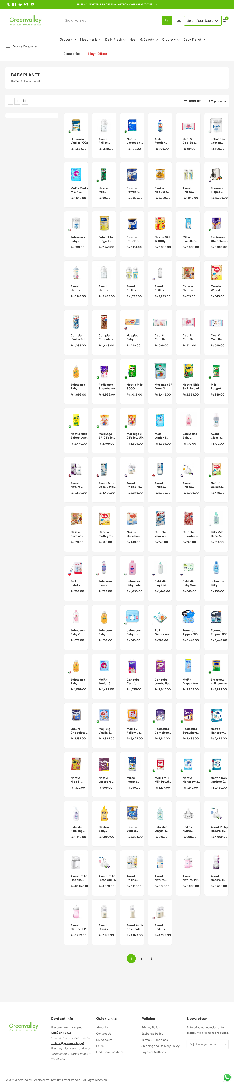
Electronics (72, 54)
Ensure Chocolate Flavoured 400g (78, 731)
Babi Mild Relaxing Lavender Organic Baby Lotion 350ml (79, 829)
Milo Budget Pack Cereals (216, 387)
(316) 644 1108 (61, 1033)
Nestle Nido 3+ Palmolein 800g (192, 387)
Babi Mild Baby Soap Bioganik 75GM (190, 583)
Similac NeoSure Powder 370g (161, 190)
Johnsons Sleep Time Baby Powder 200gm (106, 583)
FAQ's (100, 1046)
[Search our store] (167, 20)
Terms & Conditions (154, 1040)
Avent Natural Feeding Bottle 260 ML (78, 485)
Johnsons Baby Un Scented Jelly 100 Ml (134, 632)
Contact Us (103, 1034)
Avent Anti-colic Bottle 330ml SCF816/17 (135, 927)
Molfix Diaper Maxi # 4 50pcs (191, 682)
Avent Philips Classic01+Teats (110, 878)
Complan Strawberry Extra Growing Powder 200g (191, 534)
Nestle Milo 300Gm (135, 386)
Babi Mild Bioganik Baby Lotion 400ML (163, 583)
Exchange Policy (152, 1034)
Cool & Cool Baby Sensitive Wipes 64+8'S (162, 337)
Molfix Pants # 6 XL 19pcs (79, 190)
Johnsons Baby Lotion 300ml (135, 583)
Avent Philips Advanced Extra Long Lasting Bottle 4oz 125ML (134, 878)
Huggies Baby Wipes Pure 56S (133, 337)
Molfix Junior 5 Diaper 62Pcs (160, 436)
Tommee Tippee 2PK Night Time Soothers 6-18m (219, 632)
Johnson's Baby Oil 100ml (78, 632)
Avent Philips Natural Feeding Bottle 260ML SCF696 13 (162, 288)
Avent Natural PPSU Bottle (79, 288)
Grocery (66, 39)
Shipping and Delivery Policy (160, 1046)
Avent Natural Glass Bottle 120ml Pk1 (107, 288)
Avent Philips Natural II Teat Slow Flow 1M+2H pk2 (220, 829)
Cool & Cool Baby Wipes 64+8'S (218, 337)
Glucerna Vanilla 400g (79, 141)
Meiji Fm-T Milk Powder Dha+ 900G (163, 780)
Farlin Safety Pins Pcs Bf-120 (77, 583)
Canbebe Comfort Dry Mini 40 (135, 682)
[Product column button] (10, 101)
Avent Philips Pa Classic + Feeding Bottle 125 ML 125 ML (134, 485)
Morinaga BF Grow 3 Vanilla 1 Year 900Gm (164, 387)
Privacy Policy (150, 1027)
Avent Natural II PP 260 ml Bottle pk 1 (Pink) (79, 927)
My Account (104, 1040)
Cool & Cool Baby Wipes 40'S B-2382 (190, 141)
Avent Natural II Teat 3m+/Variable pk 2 (220, 878)
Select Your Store (200, 20)
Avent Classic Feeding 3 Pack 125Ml (106, 927)
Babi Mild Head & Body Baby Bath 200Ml (218, 534)
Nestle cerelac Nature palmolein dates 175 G (77, 534)
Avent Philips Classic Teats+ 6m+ (191, 485)
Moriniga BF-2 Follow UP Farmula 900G (136, 436)
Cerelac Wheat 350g (216, 288)
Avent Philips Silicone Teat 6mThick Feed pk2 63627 (161, 485)
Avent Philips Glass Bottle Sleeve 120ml (135, 288)
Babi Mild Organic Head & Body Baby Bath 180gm (162, 829)
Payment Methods (153, 1052)
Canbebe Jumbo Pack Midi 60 (163, 682)
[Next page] (161, 958)
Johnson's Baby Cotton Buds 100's (78, 239)
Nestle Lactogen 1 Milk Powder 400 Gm (134, 141)
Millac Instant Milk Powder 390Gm (132, 780)
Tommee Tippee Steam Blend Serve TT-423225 (220, 190)
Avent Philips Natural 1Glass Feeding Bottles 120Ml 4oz (105, 141)
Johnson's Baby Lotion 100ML (190, 436)
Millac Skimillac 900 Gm (189, 239)
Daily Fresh (113, 39)
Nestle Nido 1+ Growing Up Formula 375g (79, 780)
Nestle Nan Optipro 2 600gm (219, 780)
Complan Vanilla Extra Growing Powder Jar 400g (79, 337)
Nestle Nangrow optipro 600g (217, 731)
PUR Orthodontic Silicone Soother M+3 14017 (164, 632)
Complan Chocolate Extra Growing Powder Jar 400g (107, 337)
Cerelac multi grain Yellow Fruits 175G (106, 534)
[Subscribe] (224, 1044)
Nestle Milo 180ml (103, 190)
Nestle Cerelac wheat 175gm (216, 485)
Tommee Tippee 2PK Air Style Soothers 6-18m (191, 632)
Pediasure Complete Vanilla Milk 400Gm (162, 731)
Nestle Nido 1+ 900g (163, 239)
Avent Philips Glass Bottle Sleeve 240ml (191, 190)
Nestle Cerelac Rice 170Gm (132, 534)
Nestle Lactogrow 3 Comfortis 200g (106, 780)
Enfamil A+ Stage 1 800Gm (106, 239)
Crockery (169, 39)
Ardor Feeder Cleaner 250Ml (160, 141)
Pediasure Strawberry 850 (107, 387)
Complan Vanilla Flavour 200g (161, 534)
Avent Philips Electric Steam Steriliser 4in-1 (80, 878)
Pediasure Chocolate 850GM (218, 239)
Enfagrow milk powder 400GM (219, 682)
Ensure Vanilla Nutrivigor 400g (134, 829)
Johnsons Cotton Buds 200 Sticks (218, 141)
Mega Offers (97, 54)
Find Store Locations (110, 1052)
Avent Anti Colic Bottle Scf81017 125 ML (107, 485)
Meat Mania (89, 39)
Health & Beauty (142, 39)
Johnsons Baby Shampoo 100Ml (106, 632)
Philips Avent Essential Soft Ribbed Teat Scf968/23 (190, 829)
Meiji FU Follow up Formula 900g (133, 731)
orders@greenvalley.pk (67, 1043)
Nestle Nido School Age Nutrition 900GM (79, 436)
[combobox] (117, 20)
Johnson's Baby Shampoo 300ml (78, 682)
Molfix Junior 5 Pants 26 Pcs (105, 682)
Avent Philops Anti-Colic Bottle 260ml (164, 927)
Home (15, 81)
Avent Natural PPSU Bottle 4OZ (163, 878)
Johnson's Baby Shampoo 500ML (78, 387)
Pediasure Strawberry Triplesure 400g (191, 731)
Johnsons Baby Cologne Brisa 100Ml (218, 583)
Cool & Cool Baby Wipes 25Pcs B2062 (190, 337)
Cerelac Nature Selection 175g (189, 288)
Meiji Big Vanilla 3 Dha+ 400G (106, 731)
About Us (102, 1027)
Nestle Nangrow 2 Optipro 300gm (190, 780)
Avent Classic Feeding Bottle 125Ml (216, 436)
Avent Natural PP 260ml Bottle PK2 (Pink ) (192, 878)
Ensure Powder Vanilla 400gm (132, 239)
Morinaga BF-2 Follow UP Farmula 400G (107, 436)
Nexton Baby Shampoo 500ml (105, 829)
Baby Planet (192, 39)
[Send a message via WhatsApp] (227, 1077)
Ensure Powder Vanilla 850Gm (132, 190)
